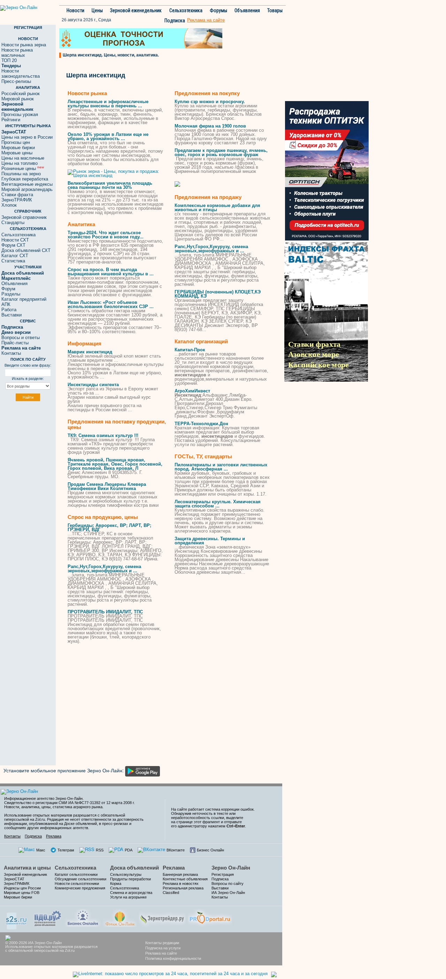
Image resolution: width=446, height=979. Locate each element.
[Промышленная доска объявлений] (48, 918)
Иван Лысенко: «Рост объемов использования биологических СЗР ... (111, 304)
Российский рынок (20, 93)
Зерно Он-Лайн (231, 868)
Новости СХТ (15, 240)
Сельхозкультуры (125, 874)
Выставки (11, 315)
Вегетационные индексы (27, 184)
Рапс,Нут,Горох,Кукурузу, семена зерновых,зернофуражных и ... (104, 568)
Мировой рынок (17, 98)
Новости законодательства (20, 73)
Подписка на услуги (162, 948)
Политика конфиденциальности (173, 958)
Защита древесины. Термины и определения (210, 540)
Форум (8, 288)
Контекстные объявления (185, 879)
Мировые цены (16, 152)
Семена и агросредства (131, 892)
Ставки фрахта (17, 194)
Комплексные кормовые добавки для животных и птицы (217, 207)
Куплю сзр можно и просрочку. (210, 101)
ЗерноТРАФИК (16, 199)
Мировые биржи (18, 147)
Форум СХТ (13, 245)
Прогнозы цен (15, 142)
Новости (75, 10)
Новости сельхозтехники (77, 883)
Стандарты (12, 222)
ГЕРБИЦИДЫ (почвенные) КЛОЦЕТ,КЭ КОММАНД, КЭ (218, 294)
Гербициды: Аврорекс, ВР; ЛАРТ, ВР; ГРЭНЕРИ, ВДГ (109, 527)
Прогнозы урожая (19, 114)
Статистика (13, 260)
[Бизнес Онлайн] (83, 917)
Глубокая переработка (24, 179)
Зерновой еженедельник (136, 10)
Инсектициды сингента (93, 384)
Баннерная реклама (180, 874)
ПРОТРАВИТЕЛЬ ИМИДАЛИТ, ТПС (105, 611)
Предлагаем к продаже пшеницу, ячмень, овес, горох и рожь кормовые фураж (221, 152)
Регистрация (223, 874)
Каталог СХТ (14, 255)
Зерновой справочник (24, 217)
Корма (115, 883)
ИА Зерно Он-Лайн (228, 892)
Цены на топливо (19, 163)
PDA (128, 850)
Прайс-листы (15, 342)
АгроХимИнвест (192, 390)
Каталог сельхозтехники (76, 874)
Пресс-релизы (16, 81)
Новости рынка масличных (17, 52)
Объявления (247, 10)
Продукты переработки (130, 879)
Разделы (10, 294)
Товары (275, 10)
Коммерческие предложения (80, 888)
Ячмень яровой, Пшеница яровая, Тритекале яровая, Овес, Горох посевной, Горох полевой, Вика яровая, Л (115, 464)
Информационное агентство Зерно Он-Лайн (43, 798)
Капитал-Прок (190, 349)
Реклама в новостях (181, 883)
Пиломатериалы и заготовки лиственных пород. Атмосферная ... (221, 467)
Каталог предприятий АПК (23, 302)
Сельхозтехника (185, 10)
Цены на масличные (22, 158)
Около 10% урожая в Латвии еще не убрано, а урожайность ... (108, 136)
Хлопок (9, 205)
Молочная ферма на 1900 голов (210, 126)
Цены (97, 10)
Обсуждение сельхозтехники (80, 879)
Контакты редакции (162, 943)
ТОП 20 (9, 60)
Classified (171, 892)
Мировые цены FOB (21, 892)
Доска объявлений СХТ (26, 250)
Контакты (11, 353)
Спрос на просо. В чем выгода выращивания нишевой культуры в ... (111, 271)
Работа (8, 309)
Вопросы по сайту (228, 883)
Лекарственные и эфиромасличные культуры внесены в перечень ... (108, 103)
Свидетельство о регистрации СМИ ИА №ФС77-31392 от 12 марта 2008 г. (69, 803)
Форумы (218, 10)
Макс (40, 850)
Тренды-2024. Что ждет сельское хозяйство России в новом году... (106, 234)
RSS (99, 850)
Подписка (174, 20)
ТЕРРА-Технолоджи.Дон (201, 423)
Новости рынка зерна (23, 44)
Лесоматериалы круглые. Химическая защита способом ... (218, 503)
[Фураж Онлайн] (120, 917)
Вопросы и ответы (20, 337)
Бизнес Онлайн (210, 850)
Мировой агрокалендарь (27, 189)
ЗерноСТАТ (14, 879)
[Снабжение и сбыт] (17, 918)
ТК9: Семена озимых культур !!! (103, 435)
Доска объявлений (134, 868)
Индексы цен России (22, 888)
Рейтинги (10, 119)
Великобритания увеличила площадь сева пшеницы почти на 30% (110, 185)
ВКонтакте (176, 850)
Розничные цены (22, 168)
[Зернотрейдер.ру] (162, 917)
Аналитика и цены (27, 868)
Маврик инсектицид (90, 351)
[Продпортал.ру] (210, 917)
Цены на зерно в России (27, 137)
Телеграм (65, 850)
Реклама (53, 836)
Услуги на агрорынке (128, 897)
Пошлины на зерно (21, 173)
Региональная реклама (183, 888)
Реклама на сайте (161, 953)
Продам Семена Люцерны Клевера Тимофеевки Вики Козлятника (107, 486)
